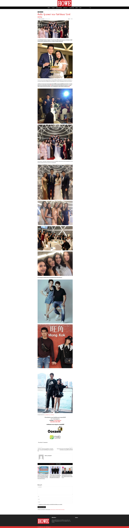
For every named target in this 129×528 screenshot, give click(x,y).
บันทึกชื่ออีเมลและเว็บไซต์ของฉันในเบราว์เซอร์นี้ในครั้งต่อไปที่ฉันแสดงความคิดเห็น (50, 504)
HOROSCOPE (71, 7)
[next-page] (39, 480)
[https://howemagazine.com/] (64, 3)
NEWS (49, 7)
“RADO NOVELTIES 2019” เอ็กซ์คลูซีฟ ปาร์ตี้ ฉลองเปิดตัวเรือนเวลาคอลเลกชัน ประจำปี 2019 (65, 449)
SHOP (80, 7)
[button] (90, 7)
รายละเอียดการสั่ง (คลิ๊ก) (55, 422)
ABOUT (76, 7)
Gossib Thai (45, 10)
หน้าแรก (39, 10)
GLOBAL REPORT (59, 7)
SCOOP (53, 7)
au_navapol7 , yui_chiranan (49, 414)
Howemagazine (57, 420)
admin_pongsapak (41, 18)
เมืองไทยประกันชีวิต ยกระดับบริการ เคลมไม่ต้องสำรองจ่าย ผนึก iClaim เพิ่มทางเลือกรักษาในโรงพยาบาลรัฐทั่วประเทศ (67, 476)
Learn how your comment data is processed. (57, 509)
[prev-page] (38, 480)
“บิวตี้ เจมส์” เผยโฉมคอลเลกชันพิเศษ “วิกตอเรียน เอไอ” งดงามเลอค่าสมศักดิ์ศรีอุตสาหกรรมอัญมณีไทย (45, 449)
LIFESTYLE (65, 7)
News (41, 10)
